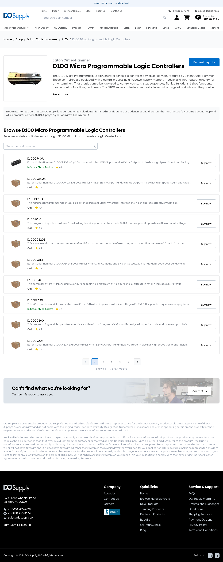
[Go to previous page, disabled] (85, 361)
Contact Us (111, 499)
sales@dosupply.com (21, 518)
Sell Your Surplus (150, 525)
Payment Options (200, 520)
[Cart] (187, 17)
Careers (109, 504)
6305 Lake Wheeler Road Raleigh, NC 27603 (19, 500)
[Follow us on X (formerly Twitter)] (217, 555)
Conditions (196, 509)
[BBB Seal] (112, 512)
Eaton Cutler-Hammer (42, 39)
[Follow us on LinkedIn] (210, 555)
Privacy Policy (198, 525)
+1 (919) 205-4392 (20, 509)
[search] (164, 17)
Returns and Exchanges (204, 504)
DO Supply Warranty (202, 499)
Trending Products (152, 509)
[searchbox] (104, 17)
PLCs (65, 39)
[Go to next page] (137, 361)
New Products (149, 504)
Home (7, 39)
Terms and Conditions (203, 530)
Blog (143, 530)
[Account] (176, 17)
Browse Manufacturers (155, 499)
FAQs (192, 493)
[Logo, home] (16, 16)
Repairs (145, 520)
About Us (110, 493)
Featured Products (152, 514)
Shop (19, 39)
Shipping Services (200, 514)
